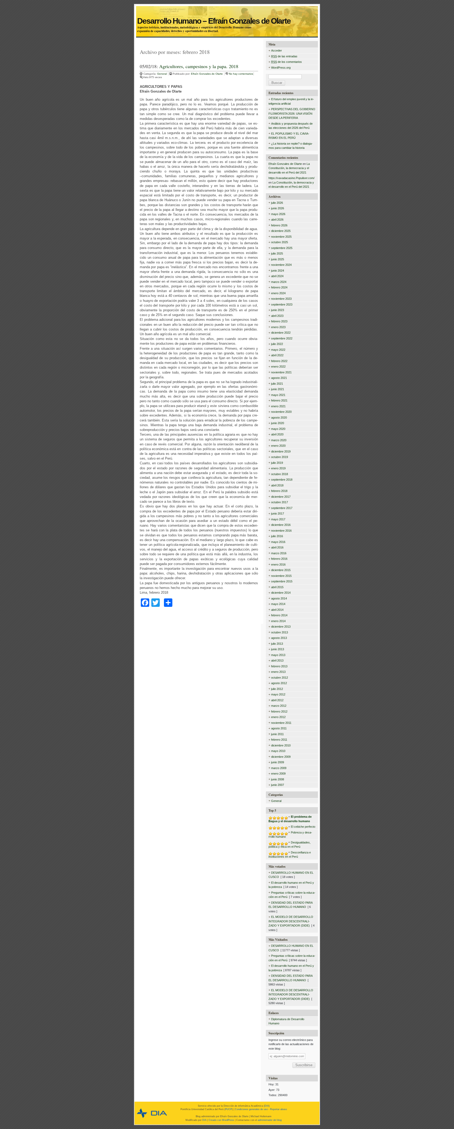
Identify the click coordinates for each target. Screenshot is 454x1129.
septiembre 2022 (281, 338)
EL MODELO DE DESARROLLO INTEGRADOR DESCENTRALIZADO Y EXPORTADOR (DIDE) (291, 921)
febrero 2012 (279, 711)
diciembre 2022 (281, 332)
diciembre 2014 (281, 592)
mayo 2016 (278, 541)
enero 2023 (278, 327)
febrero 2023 (279, 321)
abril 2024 (277, 276)
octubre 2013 (279, 632)
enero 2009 (278, 773)
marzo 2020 (278, 440)
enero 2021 (278, 406)
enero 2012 (278, 717)
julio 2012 (277, 688)
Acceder (276, 50)
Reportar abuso (278, 1109)
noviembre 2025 (281, 236)
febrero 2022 (279, 361)
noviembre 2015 (281, 575)
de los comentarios (286, 61)
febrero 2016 (279, 558)
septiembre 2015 (281, 581)
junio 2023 (277, 310)
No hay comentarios (241, 73)
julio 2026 (277, 202)
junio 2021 (277, 389)
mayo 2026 (278, 214)
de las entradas (284, 56)
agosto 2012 (279, 683)
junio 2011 (277, 734)
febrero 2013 (279, 666)
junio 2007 (277, 784)
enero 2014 (278, 621)
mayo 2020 (278, 428)
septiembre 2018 (281, 479)
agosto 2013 (279, 637)
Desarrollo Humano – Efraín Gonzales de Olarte (226, 15)
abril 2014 (277, 609)
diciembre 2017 (281, 496)
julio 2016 (277, 536)
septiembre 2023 (281, 304)
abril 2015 (277, 587)
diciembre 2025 (281, 230)
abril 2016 (277, 547)
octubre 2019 (279, 457)
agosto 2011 (279, 728)
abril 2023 (277, 315)
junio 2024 (277, 270)
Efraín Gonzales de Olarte (207, 73)
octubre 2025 (279, 242)
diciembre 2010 (281, 745)
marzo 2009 (278, 768)
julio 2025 (277, 253)
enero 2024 (278, 293)
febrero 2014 (279, 615)
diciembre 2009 (281, 756)
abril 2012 (277, 700)
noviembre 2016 (281, 530)
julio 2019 (277, 462)
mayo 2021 (278, 394)
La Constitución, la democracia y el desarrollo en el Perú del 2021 (289, 168)
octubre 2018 (279, 474)
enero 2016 (278, 564)
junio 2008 (277, 779)
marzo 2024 (278, 281)
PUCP (228, 1109)
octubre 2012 (279, 677)
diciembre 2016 (281, 524)
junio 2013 (277, 649)
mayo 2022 (278, 349)
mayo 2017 (278, 519)
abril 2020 (277, 434)
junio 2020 (277, 423)
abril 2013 (277, 660)
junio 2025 (277, 259)
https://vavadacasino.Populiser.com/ (291, 178)
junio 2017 (277, 513)
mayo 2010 (278, 750)
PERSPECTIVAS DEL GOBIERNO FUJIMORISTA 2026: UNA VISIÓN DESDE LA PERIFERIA (292, 113)
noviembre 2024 (281, 264)
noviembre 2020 (281, 411)
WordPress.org (281, 67)
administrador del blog (270, 1120)
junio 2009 (277, 762)
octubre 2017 (279, 502)
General (162, 73)
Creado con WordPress (221, 1120)
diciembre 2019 (281, 451)
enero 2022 (278, 366)
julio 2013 (277, 643)
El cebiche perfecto (303, 826)
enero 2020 (278, 445)
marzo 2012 (278, 705)
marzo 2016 (278, 553)
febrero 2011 (279, 739)
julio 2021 (277, 383)
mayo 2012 (278, 694)
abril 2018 (277, 485)
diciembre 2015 (281, 570)
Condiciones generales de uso (251, 1109)
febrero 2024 (279, 287)
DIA (267, 1106)
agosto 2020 (279, 417)
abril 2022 (277, 355)
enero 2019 (278, 468)
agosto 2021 (279, 377)
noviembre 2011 (281, 722)
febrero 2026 (279, 225)
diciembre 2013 (281, 626)
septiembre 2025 (281, 248)
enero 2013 (278, 671)
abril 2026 (277, 219)
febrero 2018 (279, 490)
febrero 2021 (279, 400)
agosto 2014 (279, 598)
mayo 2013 (278, 655)
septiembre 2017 (281, 508)
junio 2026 (277, 208)
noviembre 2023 (281, 298)
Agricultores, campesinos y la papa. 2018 (198, 66)
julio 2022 (277, 343)
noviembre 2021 (281, 372)
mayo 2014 (278, 604)
